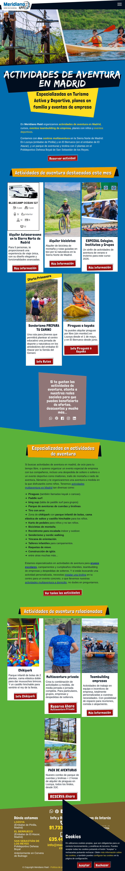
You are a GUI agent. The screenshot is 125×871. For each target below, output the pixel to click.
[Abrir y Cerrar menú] (119, 4)
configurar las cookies (104, 855)
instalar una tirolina (75, 574)
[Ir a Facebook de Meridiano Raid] (62, 418)
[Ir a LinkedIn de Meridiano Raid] (74, 418)
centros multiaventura (56, 138)
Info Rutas (44, 361)
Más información (25, 268)
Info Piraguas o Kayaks (81, 349)
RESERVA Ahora (62, 796)
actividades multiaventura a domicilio (46, 582)
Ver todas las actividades (62, 593)
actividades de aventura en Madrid (80, 124)
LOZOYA (19, 822)
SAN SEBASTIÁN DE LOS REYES (26, 842)
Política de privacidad (61, 867)
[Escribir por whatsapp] (50, 418)
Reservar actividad (62, 158)
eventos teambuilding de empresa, (50, 128)
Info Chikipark (25, 696)
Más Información (62, 263)
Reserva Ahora (62, 707)
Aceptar (84, 865)
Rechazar (102, 865)
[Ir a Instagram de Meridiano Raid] (68, 418)
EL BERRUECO (23, 831)
